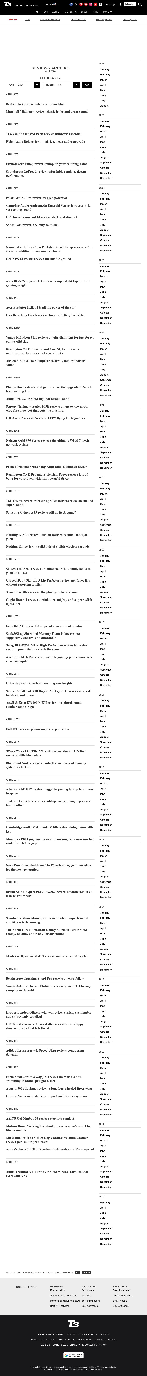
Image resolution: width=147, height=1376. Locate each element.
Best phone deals (122, 1290)
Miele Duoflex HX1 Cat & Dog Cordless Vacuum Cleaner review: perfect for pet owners (47, 1139)
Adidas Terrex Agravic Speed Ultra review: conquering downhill (45, 1052)
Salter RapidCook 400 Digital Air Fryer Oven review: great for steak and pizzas (48, 692)
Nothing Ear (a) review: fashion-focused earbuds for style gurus (46, 536)
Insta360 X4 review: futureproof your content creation (45, 625)
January (104, 69)
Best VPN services (59, 1306)
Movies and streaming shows (65, 1301)
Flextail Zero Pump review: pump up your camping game (46, 163)
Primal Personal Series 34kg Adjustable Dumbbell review (46, 466)
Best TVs (86, 1295)
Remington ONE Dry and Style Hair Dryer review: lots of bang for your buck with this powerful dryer (47, 476)
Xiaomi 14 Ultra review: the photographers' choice (42, 591)
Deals (27, 19)
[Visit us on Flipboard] (95, 4)
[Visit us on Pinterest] (81, 4)
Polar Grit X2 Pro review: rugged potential (36, 197)
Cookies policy (85, 1340)
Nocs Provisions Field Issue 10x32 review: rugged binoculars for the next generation (48, 867)
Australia (86, 1273)
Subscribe (129, 4)
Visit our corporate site (106, 1367)
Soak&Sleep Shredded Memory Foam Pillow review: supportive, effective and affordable (43, 635)
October (104, 168)
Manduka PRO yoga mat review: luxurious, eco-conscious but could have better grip (50, 840)
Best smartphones (91, 1301)
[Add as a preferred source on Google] (73, 1355)
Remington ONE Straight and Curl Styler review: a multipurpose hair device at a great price (42, 350)
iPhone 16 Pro (57, 1290)
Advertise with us (106, 1340)
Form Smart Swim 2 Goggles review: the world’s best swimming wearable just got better (43, 1078)
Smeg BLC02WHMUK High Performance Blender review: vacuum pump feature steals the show (47, 647)
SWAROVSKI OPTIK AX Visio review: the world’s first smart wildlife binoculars (46, 753)
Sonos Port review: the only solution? (32, 224)
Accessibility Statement (51, 1334)
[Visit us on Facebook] (71, 4)
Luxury (85, 11)
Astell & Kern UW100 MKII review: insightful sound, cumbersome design (44, 704)
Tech (45, 11)
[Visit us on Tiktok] (100, 4)
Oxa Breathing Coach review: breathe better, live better (45, 314)
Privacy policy (66, 1340)
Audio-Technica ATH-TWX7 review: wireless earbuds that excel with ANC (47, 1173)
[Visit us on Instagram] (90, 4)
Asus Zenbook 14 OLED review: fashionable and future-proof (50, 1149)
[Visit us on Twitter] (76, 4)
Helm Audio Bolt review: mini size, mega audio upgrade (45, 141)
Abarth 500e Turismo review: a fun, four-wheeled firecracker (49, 1088)
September (106, 162)
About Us (104, 1334)
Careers (45, 1345)
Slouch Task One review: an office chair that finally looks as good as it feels (48, 570)
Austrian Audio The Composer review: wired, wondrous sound (45, 362)
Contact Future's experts (82, 1334)
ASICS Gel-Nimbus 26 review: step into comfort (40, 1118)
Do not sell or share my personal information (79, 1345)
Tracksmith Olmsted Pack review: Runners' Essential (43, 133)
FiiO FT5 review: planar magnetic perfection (37, 728)
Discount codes (121, 1306)
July (102, 100)
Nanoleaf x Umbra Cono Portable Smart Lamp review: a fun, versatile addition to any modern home (49, 249)
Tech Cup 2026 (130, 19)
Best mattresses (90, 1306)
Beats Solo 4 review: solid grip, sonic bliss (35, 103)
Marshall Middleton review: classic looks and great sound (47, 111)
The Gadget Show (104, 19)
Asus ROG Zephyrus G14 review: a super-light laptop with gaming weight (48, 283)
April (103, 85)
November (106, 173)
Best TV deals (120, 1301)
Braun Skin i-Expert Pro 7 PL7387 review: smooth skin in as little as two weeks (49, 893)
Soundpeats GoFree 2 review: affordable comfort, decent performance (46, 173)
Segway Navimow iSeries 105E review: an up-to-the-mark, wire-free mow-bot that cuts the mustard (47, 408)
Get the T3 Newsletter (50, 19)
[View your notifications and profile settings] (120, 4)
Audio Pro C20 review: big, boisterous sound (37, 398)
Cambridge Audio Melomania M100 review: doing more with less (49, 829)
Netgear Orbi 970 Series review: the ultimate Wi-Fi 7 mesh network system (47, 442)
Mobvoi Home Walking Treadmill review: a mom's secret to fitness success (48, 1127)
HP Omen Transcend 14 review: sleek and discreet (41, 217)
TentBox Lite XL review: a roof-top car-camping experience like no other (48, 802)
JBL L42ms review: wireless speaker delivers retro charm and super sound (49, 502)
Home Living (70, 11)
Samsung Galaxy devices (63, 1295)
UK (77, 1273)
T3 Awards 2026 (78, 19)
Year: (11, 85)
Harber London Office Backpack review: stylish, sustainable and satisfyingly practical (48, 1014)
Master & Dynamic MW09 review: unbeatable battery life (47, 955)
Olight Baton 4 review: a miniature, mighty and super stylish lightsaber (49, 601)
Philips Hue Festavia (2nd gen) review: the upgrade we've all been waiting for (48, 389)
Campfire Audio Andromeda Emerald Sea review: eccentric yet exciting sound (48, 207)
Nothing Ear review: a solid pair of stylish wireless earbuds (47, 546)
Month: (50, 85)
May (102, 90)
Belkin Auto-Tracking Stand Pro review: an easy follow (45, 978)
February (105, 74)
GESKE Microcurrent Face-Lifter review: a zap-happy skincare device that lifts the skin (45, 1025)
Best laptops (88, 1290)
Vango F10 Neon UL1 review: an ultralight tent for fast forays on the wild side (50, 339)
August (104, 106)
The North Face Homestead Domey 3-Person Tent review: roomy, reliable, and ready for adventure (46, 931)
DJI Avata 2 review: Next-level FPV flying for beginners (45, 417)
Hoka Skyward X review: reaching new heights (39, 683)
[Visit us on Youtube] (86, 4)
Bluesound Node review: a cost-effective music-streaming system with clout (46, 764)
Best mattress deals (123, 1295)
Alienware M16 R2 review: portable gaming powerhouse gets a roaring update (49, 658)
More (106, 11)
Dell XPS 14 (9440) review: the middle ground (38, 258)
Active (55, 11)
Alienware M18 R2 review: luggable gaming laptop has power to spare (49, 791)
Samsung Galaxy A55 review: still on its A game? (41, 512)
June (103, 95)
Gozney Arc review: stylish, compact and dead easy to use (47, 1095)
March (103, 80)
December (106, 178)
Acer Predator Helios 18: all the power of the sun (40, 307)
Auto (96, 11)
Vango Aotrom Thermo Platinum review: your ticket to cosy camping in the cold (48, 987)
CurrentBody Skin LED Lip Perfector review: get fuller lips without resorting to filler (48, 582)
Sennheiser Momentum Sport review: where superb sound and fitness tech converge (47, 919)
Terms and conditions (43, 1340)
